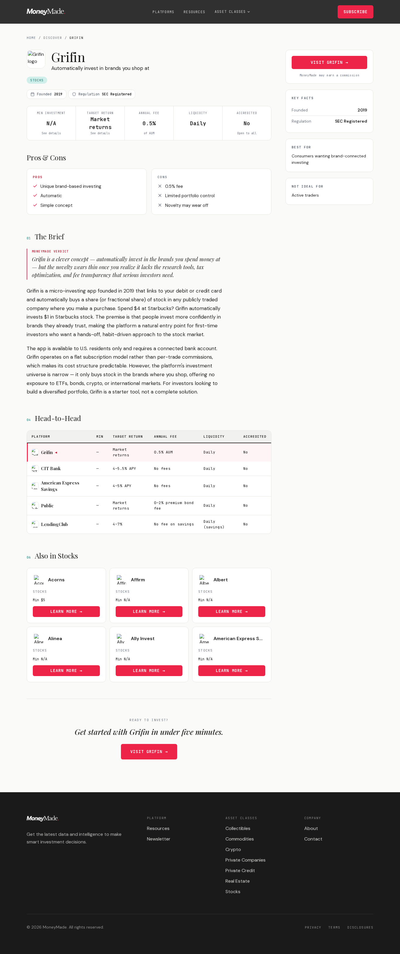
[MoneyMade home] (46, 11)
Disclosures (360, 927)
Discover (52, 38)
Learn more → (66, 611)
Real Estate (237, 881)
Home (31, 38)
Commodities (239, 839)
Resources (194, 12)
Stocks (232, 891)
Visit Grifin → (149, 751)
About (311, 828)
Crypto (233, 849)
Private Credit (240, 870)
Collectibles (237, 828)
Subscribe (355, 11)
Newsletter (158, 839)
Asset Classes (230, 11)
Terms (334, 927)
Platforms (163, 12)
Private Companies (245, 860)
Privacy (313, 927)
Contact (313, 839)
